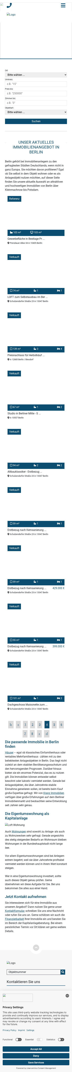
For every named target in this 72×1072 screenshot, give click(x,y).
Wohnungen (19, 831)
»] (47, 733)
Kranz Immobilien (53, 793)
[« (11, 724)
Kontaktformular (14, 910)
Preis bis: (9, 89)
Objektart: (9, 108)
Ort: (6, 70)
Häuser (9, 752)
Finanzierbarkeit (14, 919)
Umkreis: (9, 79)
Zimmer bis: (10, 98)
